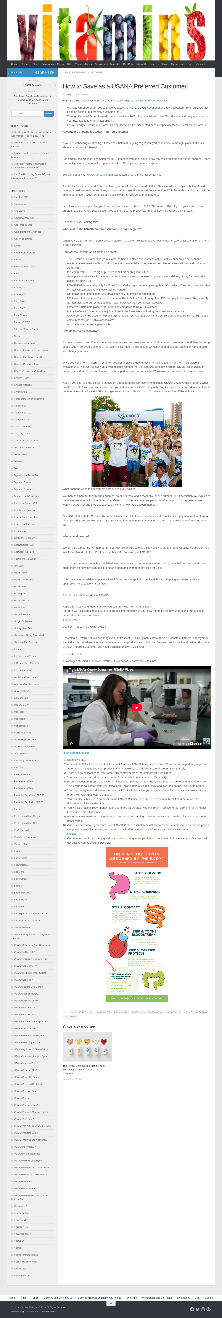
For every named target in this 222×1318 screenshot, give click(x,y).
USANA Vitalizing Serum (26, 1133)
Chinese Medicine (23, 385)
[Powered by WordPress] (23, 1312)
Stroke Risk (20, 906)
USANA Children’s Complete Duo (30, 959)
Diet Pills (128, 64)
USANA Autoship (121, 1012)
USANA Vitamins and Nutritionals (30, 1139)
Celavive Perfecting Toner (26, 364)
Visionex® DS (21, 1227)
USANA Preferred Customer (82, 72)
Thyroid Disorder (22, 927)
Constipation (20, 405)
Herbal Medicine (22, 614)
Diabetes (18, 461)
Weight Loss (20, 1268)
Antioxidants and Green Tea (27, 231)
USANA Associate (86, 1012)
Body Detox (20, 301)
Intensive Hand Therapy (26, 656)
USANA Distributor (173, 1012)
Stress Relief (20, 899)
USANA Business (140, 606)
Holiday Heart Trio (23, 628)
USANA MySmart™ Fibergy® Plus (31, 1049)
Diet (16, 468)
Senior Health (20, 858)
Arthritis (18, 245)
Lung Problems (21, 691)
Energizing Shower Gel (25, 503)
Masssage (19, 711)
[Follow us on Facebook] (37, 72)
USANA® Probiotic (23, 1181)
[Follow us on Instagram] (47, 72)
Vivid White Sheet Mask (26, 1261)
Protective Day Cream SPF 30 (29, 795)
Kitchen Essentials (23, 670)
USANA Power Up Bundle (27, 1077)
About (25, 64)
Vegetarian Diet (21, 1213)
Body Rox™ (20, 308)
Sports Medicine (22, 892)
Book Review (20, 315)
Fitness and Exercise (24, 524)
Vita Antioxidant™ (22, 1234)
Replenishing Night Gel (25, 823)
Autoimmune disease (24, 266)
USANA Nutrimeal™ (24, 1063)
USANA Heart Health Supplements (31, 1021)
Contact (200, 64)
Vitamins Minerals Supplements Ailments (97, 64)
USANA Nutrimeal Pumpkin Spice (30, 1056)
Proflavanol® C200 (23, 788)
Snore (17, 885)
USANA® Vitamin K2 (24, 1188)
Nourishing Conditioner (25, 739)
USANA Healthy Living (25, 1014)
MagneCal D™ (21, 705)
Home (14, 64)
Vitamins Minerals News (26, 1254)
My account (177, 64)
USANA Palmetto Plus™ (26, 1070)
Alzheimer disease (23, 225)
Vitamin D (19, 1241)
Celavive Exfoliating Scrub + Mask (31, 350)
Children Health (21, 378)
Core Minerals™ (22, 426)
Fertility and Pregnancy (25, 510)
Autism (17, 259)
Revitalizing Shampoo (24, 837)
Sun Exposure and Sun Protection (30, 913)
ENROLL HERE (76, 833)
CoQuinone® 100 (22, 412)
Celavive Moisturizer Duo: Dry (29, 357)
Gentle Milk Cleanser (24, 538)
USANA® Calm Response (27, 1153)
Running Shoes (21, 844)
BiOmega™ (20, 287)
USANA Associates (123, 276)
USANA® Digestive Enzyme (28, 1160)
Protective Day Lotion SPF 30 (28, 802)
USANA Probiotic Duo (25, 1091)
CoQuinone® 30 (22, 419)
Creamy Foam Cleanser (26, 440)
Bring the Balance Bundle (26, 329)
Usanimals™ (20, 1206)
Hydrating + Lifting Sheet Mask (29, 635)
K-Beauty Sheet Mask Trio (27, 663)
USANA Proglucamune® (26, 1105)
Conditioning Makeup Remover (29, 398)
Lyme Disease (21, 698)
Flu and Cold (20, 531)
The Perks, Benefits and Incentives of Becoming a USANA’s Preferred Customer (84, 1069)
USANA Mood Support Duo (27, 1042)
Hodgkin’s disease (23, 621)
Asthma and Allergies (24, 252)
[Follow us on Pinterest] (52, 72)
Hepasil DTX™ (21, 600)
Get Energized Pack (24, 545)
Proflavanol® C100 (23, 781)
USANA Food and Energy (26, 993)
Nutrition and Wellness (25, 746)
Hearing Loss (20, 593)
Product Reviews (22, 774)
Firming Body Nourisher (25, 517)
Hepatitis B (19, 607)
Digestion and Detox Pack (27, 475)
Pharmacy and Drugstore (26, 760)
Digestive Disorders (24, 482)
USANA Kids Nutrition (24, 1028)
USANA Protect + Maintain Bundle (31, 1112)
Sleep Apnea (20, 878)
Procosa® (19, 767)
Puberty (18, 809)
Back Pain (19, 273)
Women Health (21, 1275)
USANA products (97, 174)
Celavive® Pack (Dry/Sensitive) (29, 371)
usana (73, 1012)
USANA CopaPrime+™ (25, 966)
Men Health (19, 718)
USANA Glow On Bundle (26, 1000)
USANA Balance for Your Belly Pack (32, 945)
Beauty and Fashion (24, 280)
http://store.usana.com (76, 752)
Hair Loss (19, 565)
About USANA (21, 197)
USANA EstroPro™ (23, 979)
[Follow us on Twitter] (42, 72)
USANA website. (172, 362)
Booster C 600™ (22, 322)
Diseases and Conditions (26, 496)
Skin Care (19, 872)
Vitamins (18, 1247)
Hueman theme (48, 1312)
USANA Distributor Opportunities (30, 973)
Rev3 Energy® (21, 830)
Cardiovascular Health (25, 343)
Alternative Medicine (24, 218)
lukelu (70, 94)
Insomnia (18, 649)
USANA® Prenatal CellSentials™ (30, 1174)
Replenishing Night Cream (27, 816)
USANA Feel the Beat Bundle (28, 986)
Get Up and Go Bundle (25, 558)
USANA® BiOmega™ (25, 1146)
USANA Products (22, 1098)
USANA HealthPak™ (24, 1007)
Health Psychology (23, 579)
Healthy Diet (20, 586)
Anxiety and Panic (23, 238)
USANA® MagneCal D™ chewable (31, 1167)
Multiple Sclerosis (22, 732)
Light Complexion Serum (26, 677)
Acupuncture (20, 204)
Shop (35, 64)
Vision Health (20, 1220)
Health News (20, 572)
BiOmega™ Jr (21, 294)
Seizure (18, 851)
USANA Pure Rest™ (24, 1119)
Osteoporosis (20, 753)
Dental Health (20, 454)
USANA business (138, 1012)
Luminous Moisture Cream (27, 684)
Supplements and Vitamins (27, 920)
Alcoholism (19, 211)
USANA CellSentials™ (25, 952)
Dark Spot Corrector (24, 447)
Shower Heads (21, 865)
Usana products (70, 1017)
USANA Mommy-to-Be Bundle (29, 1035)
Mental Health (21, 725)
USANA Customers (155, 1012)
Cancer (17, 336)
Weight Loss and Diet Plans (152, 64)
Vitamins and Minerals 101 (56, 64)
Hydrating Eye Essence (25, 642)
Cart (190, 64)
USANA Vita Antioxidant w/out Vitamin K (33, 1126)
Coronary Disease (23, 433)
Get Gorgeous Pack (24, 551)
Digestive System (23, 489)
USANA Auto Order (103, 1012)
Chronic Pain (20, 391)
